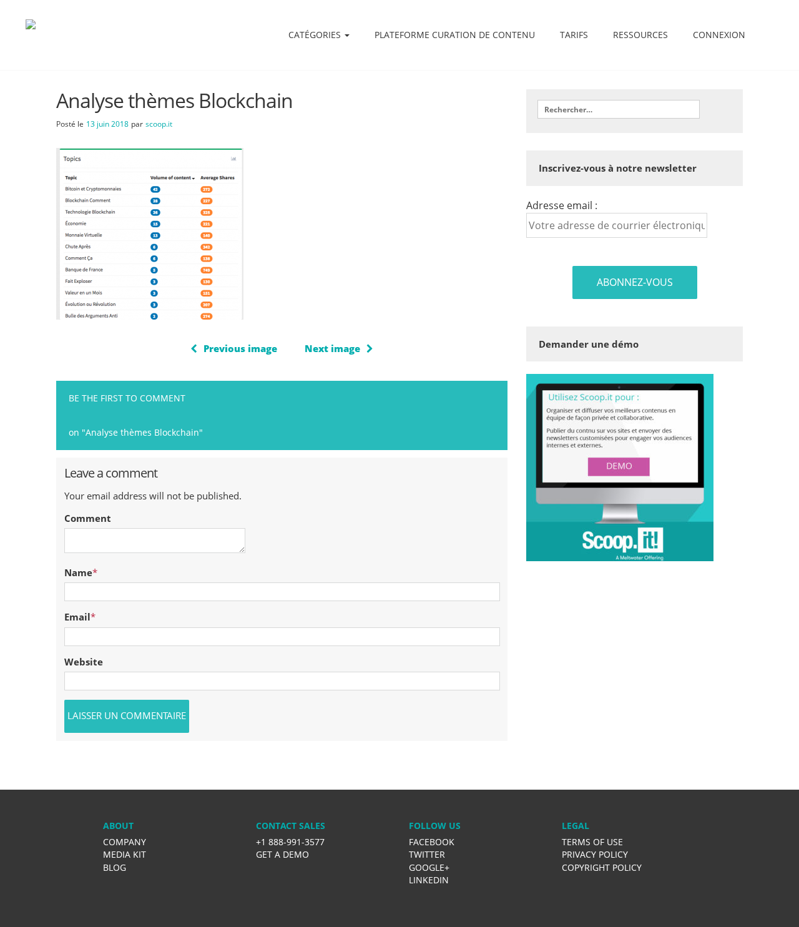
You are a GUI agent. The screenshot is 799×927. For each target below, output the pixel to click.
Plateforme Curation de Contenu (455, 35)
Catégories (315, 35)
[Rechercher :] (618, 109)
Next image (332, 348)
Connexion (719, 35)
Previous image (240, 348)
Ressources (640, 35)
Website (83, 661)
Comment (87, 518)
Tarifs (574, 35)
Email (77, 617)
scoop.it (158, 124)
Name (78, 572)
